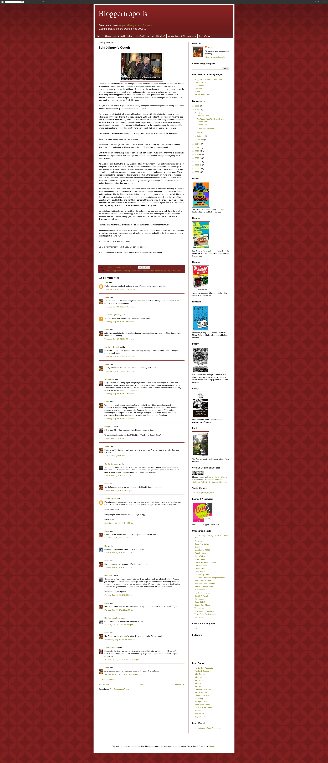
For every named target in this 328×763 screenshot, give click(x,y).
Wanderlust (109, 379)
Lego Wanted (204, 36)
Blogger (212, 746)
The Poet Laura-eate (202, 593)
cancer (133, 271)
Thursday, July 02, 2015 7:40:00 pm (119, 419)
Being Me (198, 541)
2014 (197, 144)
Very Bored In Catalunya (204, 611)
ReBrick (197, 711)
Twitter (197, 92)
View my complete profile (215, 57)
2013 (197, 148)
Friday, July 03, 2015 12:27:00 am (118, 438)
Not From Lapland (112, 618)
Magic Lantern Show (202, 581)
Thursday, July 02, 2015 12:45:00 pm (119, 307)
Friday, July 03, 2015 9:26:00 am (117, 476)
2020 (197, 106)
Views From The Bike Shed (205, 614)
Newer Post (104, 685)
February (201, 136)
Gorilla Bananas (111, 464)
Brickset (197, 686)
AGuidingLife (110, 499)
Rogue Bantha (200, 717)
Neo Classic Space (202, 705)
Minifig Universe (200, 702)
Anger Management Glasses (135, 25)
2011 (197, 154)
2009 (197, 162)
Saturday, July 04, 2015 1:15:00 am (118, 523)
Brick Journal (199, 674)
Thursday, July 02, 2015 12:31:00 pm (119, 289)
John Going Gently (112, 315)
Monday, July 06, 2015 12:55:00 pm (119, 595)
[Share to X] (143, 267)
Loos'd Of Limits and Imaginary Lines (209, 578)
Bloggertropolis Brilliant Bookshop (118, 36)
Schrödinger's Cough (205, 128)
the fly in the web (112, 347)
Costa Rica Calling (201, 544)
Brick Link (198, 677)
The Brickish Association (204, 668)
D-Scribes (198, 547)
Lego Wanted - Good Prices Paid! (208, 728)
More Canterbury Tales (203, 587)
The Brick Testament (202, 689)
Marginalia (109, 427)
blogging (127, 271)
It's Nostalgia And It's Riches (205, 562)
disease (139, 271)
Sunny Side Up (200, 602)
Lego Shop (198, 698)
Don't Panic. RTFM (202, 550)
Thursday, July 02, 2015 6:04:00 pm (119, 371)
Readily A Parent (201, 596)
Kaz (196, 628)
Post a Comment (108, 679)
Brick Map (198, 680)
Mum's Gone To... (201, 590)
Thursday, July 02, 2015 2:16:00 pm (119, 322)
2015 (197, 109)
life (174, 271)
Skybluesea (199, 599)
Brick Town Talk (200, 692)
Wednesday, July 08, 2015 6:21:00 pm (120, 640)
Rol (105, 546)
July (199, 113)
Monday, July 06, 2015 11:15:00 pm (118, 610)
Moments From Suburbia (204, 584)
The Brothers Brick (202, 695)
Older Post (179, 685)
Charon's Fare (200, 82)
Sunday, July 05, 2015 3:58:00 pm (118, 553)
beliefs (108, 271)
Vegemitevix (199, 608)
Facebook (198, 89)
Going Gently (199, 559)
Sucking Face (202, 125)
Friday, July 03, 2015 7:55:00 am (117, 456)
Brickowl (197, 683)
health (157, 271)
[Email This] (139, 267)
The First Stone (203, 116)
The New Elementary (203, 708)
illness (170, 271)
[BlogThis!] (141, 267)
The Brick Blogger (201, 671)
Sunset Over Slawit (202, 605)
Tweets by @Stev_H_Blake (203, 493)
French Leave (200, 553)
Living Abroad (200, 571)
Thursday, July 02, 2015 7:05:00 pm (119, 394)
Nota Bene (109, 576)
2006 (197, 172)
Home (99, 36)
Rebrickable (199, 714)
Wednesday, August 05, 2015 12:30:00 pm (121, 659)
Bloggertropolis (123, 13)
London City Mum (201, 574)
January (200, 140)
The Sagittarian (111, 648)
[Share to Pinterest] (148, 267)
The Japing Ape (200, 565)
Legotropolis (199, 86)
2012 (197, 151)
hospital (164, 271)
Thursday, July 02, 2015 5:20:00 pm (119, 356)
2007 (197, 169)
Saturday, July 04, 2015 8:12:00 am (118, 538)
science (179, 271)
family (152, 271)
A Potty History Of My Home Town (182, 36)
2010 (197, 158)
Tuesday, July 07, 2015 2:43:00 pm (118, 625)
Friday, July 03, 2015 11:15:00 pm (118, 491)
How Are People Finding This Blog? (150, 36)
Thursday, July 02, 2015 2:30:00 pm (119, 339)
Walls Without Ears (202, 95)
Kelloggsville (199, 568)
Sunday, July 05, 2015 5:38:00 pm (118, 568)
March (200, 133)
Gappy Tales (199, 556)
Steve (110, 267)
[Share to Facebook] (146, 267)
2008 (197, 165)
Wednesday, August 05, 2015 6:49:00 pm (121, 674)
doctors (146, 271)
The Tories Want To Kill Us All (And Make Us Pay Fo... (210, 120)
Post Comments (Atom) (119, 689)
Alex (106, 283)
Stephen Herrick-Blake (216, 477)
